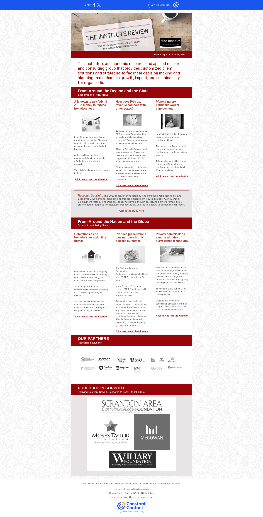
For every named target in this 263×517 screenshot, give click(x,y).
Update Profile (116, 493)
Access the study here (131, 210)
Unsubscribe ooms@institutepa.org (132, 489)
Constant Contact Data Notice (139, 493)
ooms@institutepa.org (129, 497)
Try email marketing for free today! (132, 512)
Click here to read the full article (91, 179)
